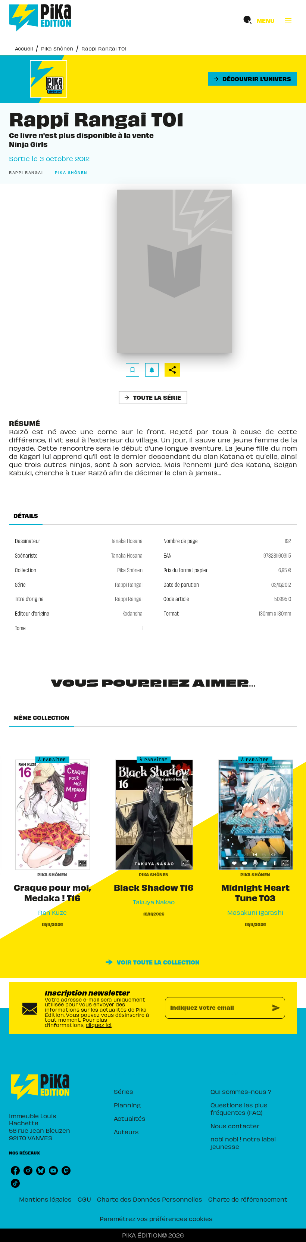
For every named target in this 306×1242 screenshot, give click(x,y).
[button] (252, 79)
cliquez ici (99, 1025)
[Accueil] (40, 18)
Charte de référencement (247, 1199)
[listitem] (15, 1170)
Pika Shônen (57, 48)
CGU (84, 1199)
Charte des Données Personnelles (149, 1199)
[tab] (26, 516)
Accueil (24, 48)
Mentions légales (45, 1199)
